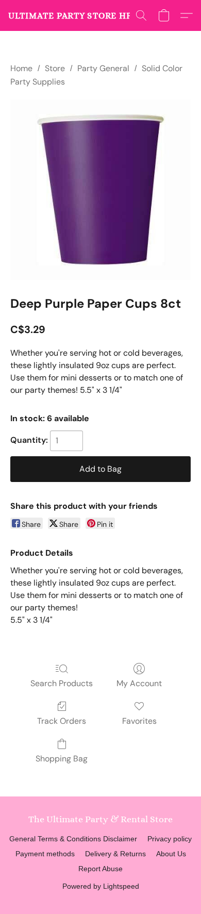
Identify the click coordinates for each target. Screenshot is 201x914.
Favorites (139, 721)
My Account (139, 683)
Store (55, 68)
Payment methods (45, 854)
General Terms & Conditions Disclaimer (73, 839)
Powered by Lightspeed (100, 886)
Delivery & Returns (115, 854)
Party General (103, 68)
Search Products (61, 683)
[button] (72, 15)
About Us (171, 854)
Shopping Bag (62, 758)
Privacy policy (169, 839)
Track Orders (61, 721)
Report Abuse (100, 869)
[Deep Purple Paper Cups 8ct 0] (100, 189)
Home (21, 68)
